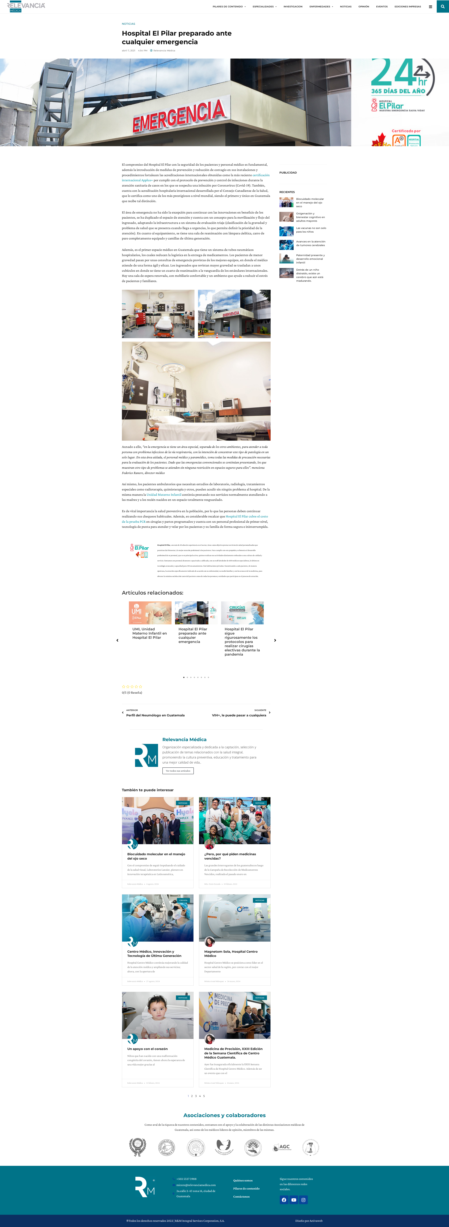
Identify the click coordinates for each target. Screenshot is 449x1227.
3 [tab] (191, 677)
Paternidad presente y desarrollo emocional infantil (310, 259)
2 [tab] (187, 677)
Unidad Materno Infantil (164, 494)
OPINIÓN (363, 6)
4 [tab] (194, 677)
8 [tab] (208, 677)
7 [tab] (205, 677)
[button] (443, 6)
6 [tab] (201, 677)
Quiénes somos (243, 1180)
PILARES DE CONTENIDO (228, 6)
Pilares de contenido (246, 1188)
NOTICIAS (345, 6)
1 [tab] (184, 677)
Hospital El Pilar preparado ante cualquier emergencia (193, 635)
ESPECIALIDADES (263, 6)
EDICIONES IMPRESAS (408, 6)
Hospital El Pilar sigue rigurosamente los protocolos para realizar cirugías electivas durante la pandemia (242, 641)
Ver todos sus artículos (178, 770)
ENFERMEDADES (320, 6)
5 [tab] (198, 677)
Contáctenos (241, 1196)
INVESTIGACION (293, 6)
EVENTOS (382, 6)
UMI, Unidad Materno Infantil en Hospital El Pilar (149, 633)
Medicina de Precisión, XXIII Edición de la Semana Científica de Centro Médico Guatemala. (233, 1053)
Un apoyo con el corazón (147, 1049)
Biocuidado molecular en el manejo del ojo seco (310, 202)
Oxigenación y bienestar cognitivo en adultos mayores (310, 217)
